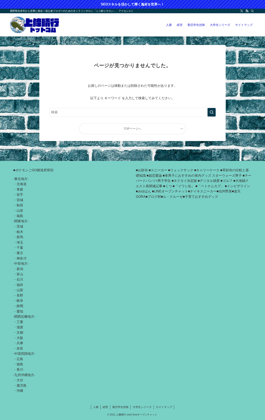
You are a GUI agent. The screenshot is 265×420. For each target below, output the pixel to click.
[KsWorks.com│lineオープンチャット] (34, 25)
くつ (168, 186)
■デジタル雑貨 (209, 180)
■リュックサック (180, 170)
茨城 (20, 226)
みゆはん (144, 191)
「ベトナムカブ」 (211, 186)
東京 (20, 253)
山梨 (20, 290)
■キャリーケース (206, 170)
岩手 (20, 194)
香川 (20, 369)
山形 (20, 210)
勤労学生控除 (120, 407)
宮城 (20, 200)
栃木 (20, 232)
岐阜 (20, 300)
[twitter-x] (241, 11)
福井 (20, 285)
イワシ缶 (184, 186)
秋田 (20, 205)
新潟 (20, 269)
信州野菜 (225, 191)
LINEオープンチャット (171, 191)
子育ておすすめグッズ (201, 196)
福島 (20, 216)
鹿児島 (21, 385)
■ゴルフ (226, 180)
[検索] (252, 11)
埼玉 (20, 242)
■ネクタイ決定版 (184, 180)
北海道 (21, 184)
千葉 (20, 247)
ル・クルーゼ (173, 196)
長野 (20, 295)
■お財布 (142, 170)
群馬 (20, 237)
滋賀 (20, 327)
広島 (20, 359)
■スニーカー (158, 170)
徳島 (20, 364)
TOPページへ (132, 128)
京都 (20, 332)
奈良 (20, 348)
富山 (20, 274)
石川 (20, 279)
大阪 (20, 338)
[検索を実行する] (211, 112)
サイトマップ (164, 407)
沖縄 (20, 390)
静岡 (20, 306)
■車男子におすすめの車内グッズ (187, 175)
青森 (20, 189)
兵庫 (20, 343)
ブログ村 (154, 196)
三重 (20, 322)
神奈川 (21, 258)
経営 (105, 407)
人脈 (96, 407)
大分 (20, 380)
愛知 (20, 311)
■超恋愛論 (154, 175)
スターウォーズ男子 (227, 175)
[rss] (247, 11)
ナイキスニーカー (203, 191)
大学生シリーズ (142, 407)
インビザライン (238, 186)
